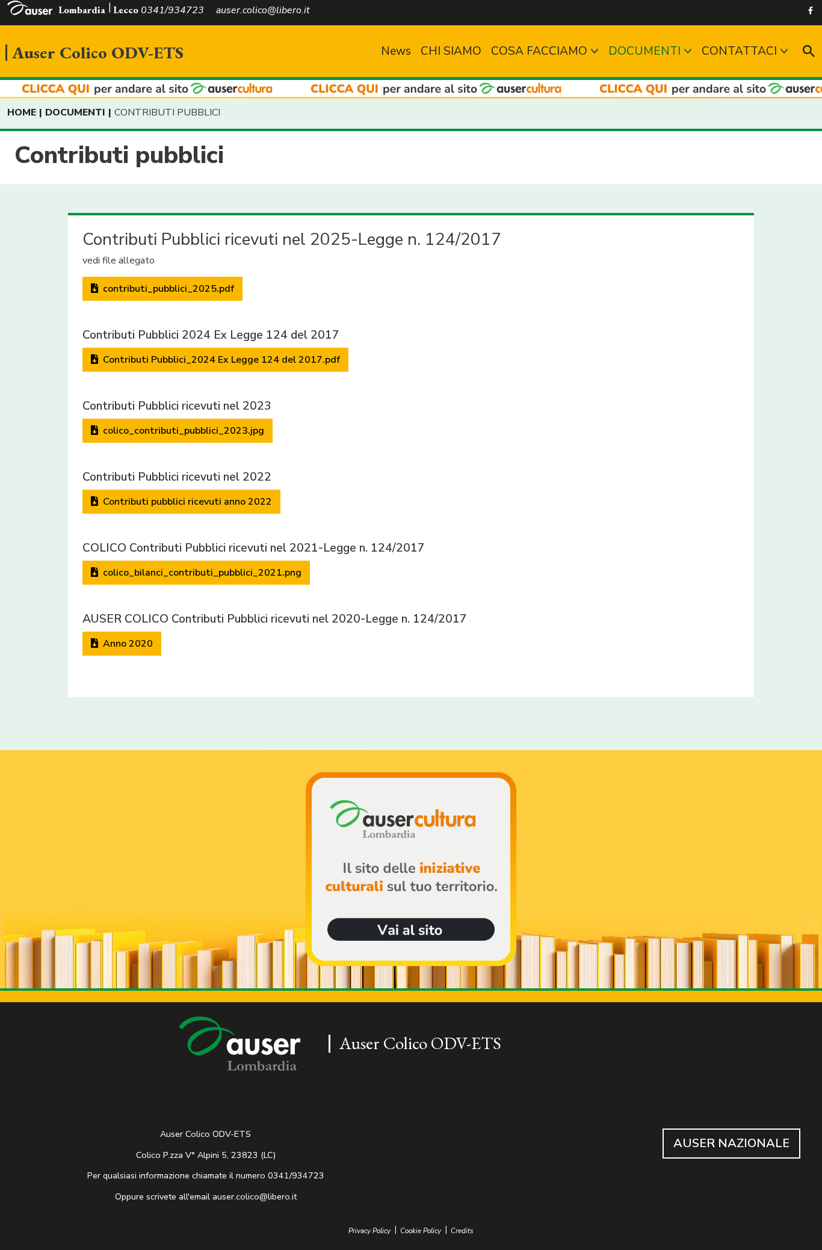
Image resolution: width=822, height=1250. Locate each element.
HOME (21, 112)
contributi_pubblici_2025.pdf (167, 288)
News (396, 51)
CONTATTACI (739, 51)
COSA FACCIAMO (539, 51)
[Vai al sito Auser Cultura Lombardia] (411, 89)
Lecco (125, 10)
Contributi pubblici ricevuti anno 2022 (186, 501)
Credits (462, 1231)
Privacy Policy (369, 1231)
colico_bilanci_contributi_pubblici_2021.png (200, 572)
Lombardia (81, 10)
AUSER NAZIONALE (731, 1143)
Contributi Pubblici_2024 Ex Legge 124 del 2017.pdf (220, 359)
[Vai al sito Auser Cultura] (411, 870)
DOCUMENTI (644, 51)
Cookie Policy (420, 1231)
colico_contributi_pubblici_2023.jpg (182, 430)
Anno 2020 (126, 643)
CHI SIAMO (451, 51)
